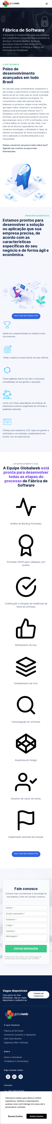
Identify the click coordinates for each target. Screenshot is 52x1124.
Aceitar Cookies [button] (36, 1116)
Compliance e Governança (16, 1061)
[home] (12, 4)
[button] (46, 4)
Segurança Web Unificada (16, 1042)
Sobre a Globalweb (13, 1057)
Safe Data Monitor (13, 1038)
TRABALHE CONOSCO (38, 994)
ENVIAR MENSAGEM (26, 948)
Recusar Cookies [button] (15, 1116)
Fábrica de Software (13, 1031)
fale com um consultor (26, 316)
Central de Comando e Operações (20, 1034)
